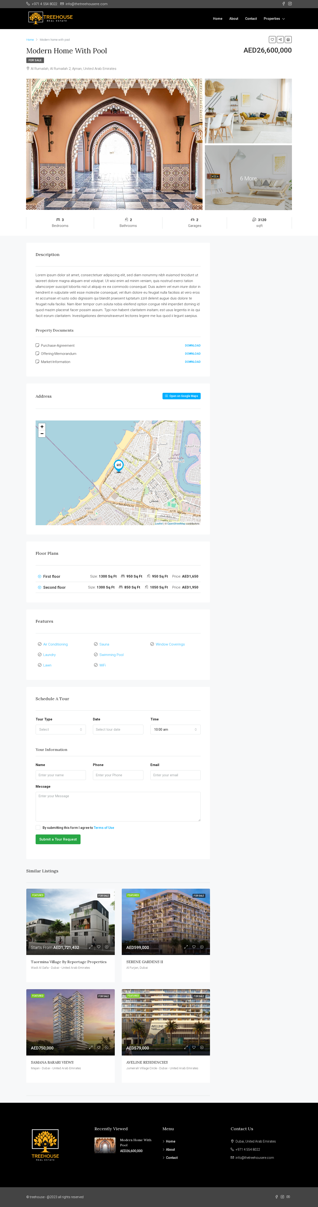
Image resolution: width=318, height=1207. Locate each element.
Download (193, 345)
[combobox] (61, 729)
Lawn (47, 665)
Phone (98, 765)
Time (154, 719)
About (233, 18)
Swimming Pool (111, 655)
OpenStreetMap (176, 523)
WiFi (102, 665)
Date (96, 719)
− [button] (42, 434)
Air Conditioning (55, 644)
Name (40, 765)
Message (43, 786)
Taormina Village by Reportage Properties (69, 961)
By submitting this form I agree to (78, 828)
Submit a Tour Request (58, 839)
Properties (272, 18)
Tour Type (44, 719)
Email (154, 765)
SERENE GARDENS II (144, 961)
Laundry (49, 655)
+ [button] (42, 427)
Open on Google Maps (183, 396)
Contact (251, 18)
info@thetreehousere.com (255, 1158)
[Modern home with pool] (119, 466)
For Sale (35, 60)
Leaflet (159, 523)
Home (217, 18)
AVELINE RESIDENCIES (147, 1062)
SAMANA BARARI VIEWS (52, 1062)
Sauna (104, 644)
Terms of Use (104, 828)
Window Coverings (170, 644)
